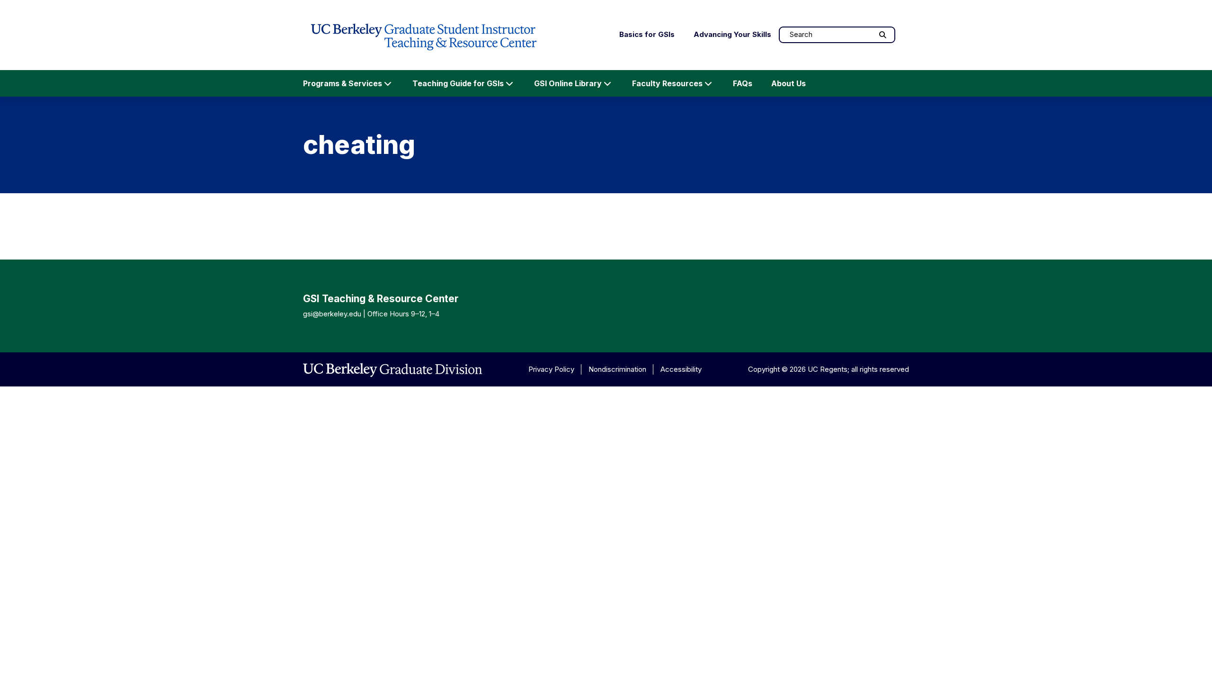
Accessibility (681, 369)
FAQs (742, 83)
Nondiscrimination (617, 369)
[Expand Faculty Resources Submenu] (708, 83)
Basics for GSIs (647, 34)
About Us (788, 83)
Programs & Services (342, 83)
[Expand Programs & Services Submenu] (387, 83)
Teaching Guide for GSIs (458, 83)
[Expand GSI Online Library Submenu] (607, 83)
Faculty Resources (667, 83)
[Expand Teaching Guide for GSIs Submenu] (509, 83)
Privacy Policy (551, 369)
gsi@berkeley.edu (332, 313)
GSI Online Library (568, 83)
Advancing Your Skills (732, 34)
